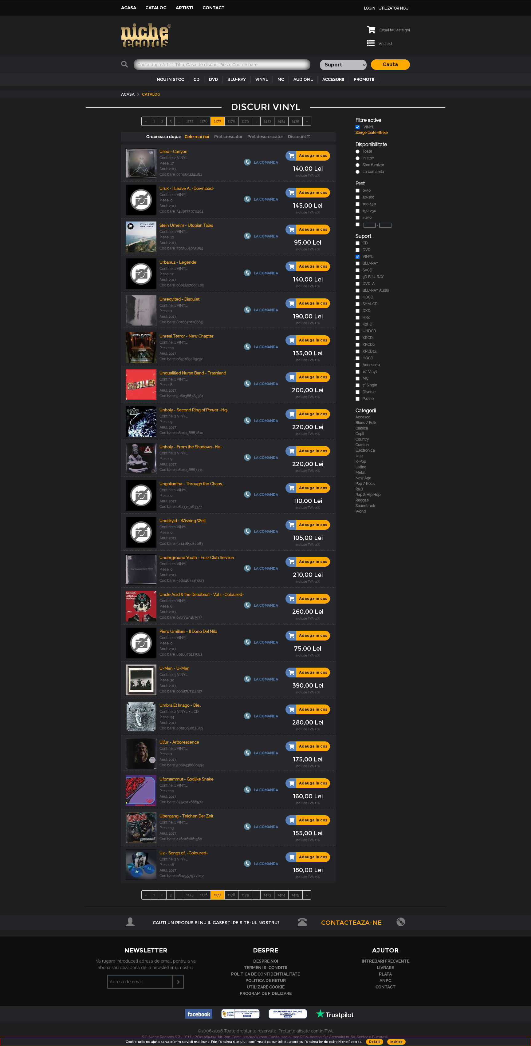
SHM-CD (370, 304)
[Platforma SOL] (288, 1017)
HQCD (368, 358)
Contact (214, 7)
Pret (360, 183)
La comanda (373, 172)
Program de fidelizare (266, 993)
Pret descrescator (265, 136)
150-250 (369, 211)
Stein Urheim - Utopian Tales (186, 225)
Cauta (390, 64)
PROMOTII (364, 79)
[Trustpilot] (334, 1017)
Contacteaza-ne (351, 922)
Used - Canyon (173, 151)
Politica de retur (266, 980)
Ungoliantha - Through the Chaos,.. (191, 483)
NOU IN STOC (170, 79)
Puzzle (368, 399)
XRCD (368, 338)
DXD (367, 311)
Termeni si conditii (265, 967)
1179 (245, 121)
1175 (190, 121)
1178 (231, 121)
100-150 (369, 204)
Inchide (396, 1042)
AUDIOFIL (303, 79)
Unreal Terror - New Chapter (186, 336)
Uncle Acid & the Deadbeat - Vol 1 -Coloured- (201, 594)
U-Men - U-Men (174, 668)
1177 (217, 121)
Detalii (374, 1042)
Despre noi (265, 961)
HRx (366, 317)
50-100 (368, 197)
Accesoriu (371, 365)
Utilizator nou (393, 8)
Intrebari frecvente (385, 961)
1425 (295, 121)
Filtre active (368, 120)
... (179, 121)
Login (369, 8)
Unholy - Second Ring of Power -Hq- (194, 410)
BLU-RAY (236, 79)
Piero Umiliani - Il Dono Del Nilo (188, 631)
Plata (385, 974)
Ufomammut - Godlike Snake (186, 779)
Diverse (369, 392)
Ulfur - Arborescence (179, 742)
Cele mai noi (197, 136)
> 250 (367, 217)
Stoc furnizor (373, 165)
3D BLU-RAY (373, 277)
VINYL (261, 79)
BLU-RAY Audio (376, 290)
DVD (213, 79)
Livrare (385, 967)
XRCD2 (369, 344)
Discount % (299, 136)
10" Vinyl (370, 371)
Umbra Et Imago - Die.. (180, 705)
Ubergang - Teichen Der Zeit (186, 816)
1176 (203, 121)
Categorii (366, 410)
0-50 (367, 190)
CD (196, 79)
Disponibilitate (371, 144)
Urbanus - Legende (177, 262)
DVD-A (369, 283)
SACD (367, 270)
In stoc (368, 158)
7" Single (370, 385)
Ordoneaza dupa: (163, 136)
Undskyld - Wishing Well (182, 520)
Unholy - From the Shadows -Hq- (190, 447)
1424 (281, 121)
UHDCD (369, 331)
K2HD (367, 324)
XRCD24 (370, 351)
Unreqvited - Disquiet (179, 299)
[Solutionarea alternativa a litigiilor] (241, 1017)
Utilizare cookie (266, 986)
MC (280, 79)
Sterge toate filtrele (372, 132)
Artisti (184, 7)
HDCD (368, 297)
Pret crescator (228, 136)
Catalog (156, 7)
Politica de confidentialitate (265, 974)
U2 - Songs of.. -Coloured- (183, 853)
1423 (267, 121)
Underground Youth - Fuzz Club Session (196, 557)
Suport (363, 236)
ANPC (385, 980)
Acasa (128, 7)
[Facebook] (199, 1017)
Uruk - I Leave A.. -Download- (186, 188)
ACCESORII (333, 79)
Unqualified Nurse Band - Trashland (192, 373)
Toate (367, 151)
